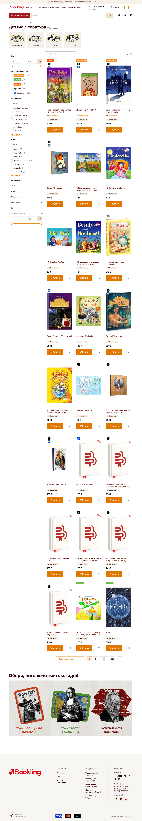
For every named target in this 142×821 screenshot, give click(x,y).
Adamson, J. (20, 172)
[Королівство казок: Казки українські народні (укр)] (59, 385)
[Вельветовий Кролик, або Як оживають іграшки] (118, 385)
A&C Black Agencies (22, 108)
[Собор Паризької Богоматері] (59, 311)
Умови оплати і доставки (91, 774)
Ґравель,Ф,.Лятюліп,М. (23, 160)
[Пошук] (109, 15)
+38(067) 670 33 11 (95, 6)
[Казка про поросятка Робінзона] (118, 237)
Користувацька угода (92, 797)
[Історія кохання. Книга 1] (59, 459)
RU (131, 7)
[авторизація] (119, 15)
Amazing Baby (20, 119)
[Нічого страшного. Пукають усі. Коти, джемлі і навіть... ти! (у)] (88, 607)
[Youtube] (126, 799)
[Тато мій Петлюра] (59, 163)
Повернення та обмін (58, 7)
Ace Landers (19, 164)
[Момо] (118, 607)
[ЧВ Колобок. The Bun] (59, 237)
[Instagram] (121, 799)
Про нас (29, 7)
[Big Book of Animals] (88, 311)
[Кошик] (130, 15)
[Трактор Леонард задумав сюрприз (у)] (59, 607)
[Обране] (124, 15)
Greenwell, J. (19, 153)
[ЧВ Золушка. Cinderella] (118, 163)
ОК (40, 61)
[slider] (12, 66)
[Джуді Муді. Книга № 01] (88, 85)
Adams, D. (19, 168)
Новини (60, 777)
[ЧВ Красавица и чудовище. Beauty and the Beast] (88, 237)
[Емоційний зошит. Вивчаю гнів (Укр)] (59, 533)
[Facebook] (116, 799)
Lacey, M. (18, 157)
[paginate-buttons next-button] (119, 659)
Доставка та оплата (41, 7)
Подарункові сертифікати (91, 780)
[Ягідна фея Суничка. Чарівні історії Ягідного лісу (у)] (118, 533)
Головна (12, 22)
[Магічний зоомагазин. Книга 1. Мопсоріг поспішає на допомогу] (88, 533)
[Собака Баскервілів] (88, 459)
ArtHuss (18, 131)
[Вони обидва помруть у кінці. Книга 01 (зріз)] (118, 85)
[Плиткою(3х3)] (127, 54)
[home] (17, 22)
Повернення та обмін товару (91, 785)
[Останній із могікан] (118, 311)
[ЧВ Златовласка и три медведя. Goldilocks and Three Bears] (88, 163)
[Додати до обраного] (70, 130)
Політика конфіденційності (93, 791)
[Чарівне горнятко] (88, 385)
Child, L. (18, 149)
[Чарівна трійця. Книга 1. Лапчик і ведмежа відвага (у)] (118, 459)
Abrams (18, 112)
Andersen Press (21, 123)
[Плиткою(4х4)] (131, 54)
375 (112, 659)
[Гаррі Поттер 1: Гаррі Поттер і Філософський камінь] (59, 85)
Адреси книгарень (74, 7)
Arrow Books (19, 127)
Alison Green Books (22, 116)
